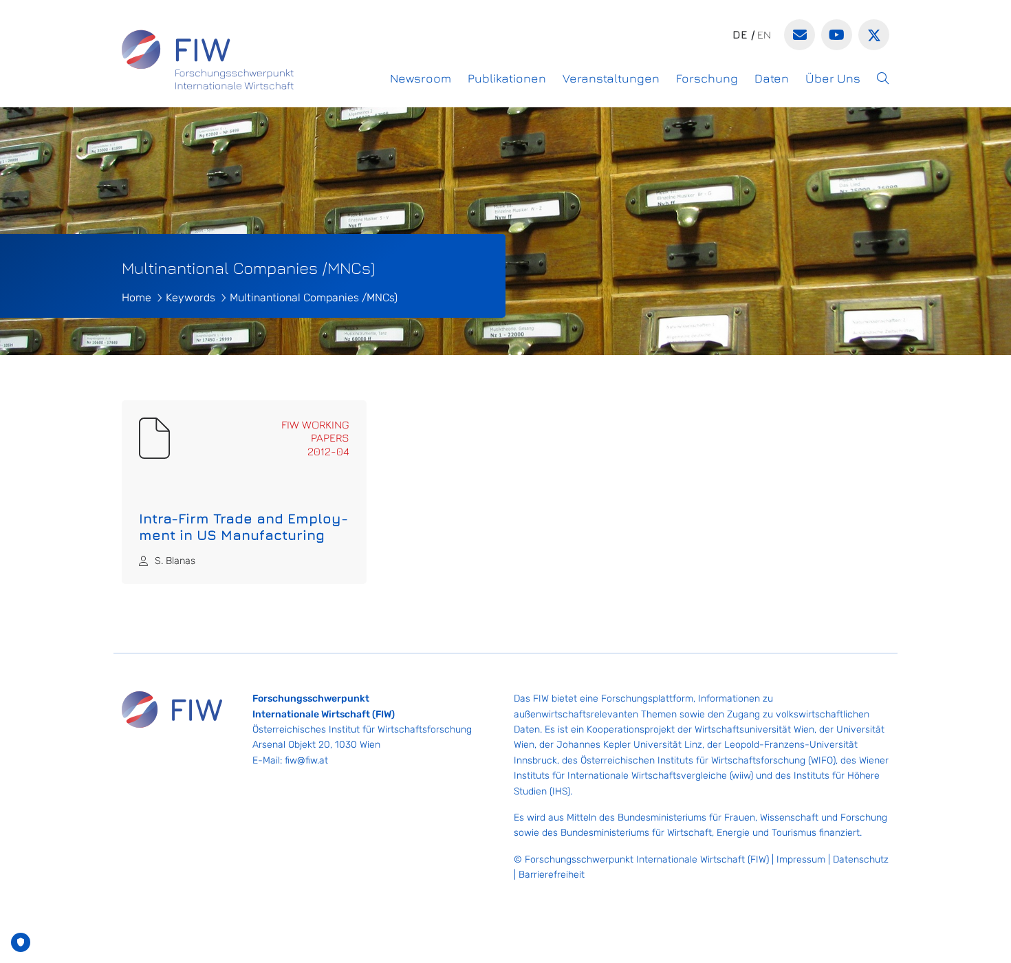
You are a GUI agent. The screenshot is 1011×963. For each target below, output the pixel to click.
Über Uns (832, 78)
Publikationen (507, 78)
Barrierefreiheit (552, 874)
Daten (771, 78)
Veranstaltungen (611, 78)
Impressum (800, 859)
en (764, 34)
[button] (883, 78)
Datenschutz (861, 859)
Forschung (707, 78)
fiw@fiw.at (306, 760)
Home (136, 297)
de (740, 34)
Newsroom (420, 78)
